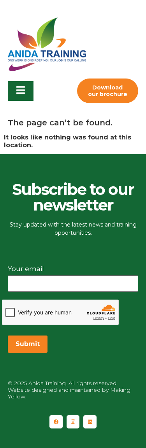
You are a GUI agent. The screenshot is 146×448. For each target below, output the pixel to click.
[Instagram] (73, 421)
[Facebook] (56, 421)
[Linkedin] (90, 421)
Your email (26, 269)
